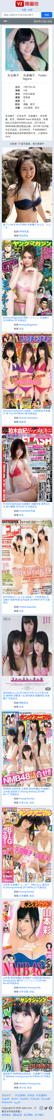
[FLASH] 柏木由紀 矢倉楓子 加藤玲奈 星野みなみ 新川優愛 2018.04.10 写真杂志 (26, 505)
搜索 (46, 14)
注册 (24, 9)
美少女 (22, 1087)
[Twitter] (46, 1108)
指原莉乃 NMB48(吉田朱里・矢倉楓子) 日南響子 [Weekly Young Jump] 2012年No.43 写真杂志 (27, 1076)
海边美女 (23, 235)
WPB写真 (24, 231)
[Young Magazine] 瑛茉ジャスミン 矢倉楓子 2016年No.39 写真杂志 (26, 319)
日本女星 (23, 991)
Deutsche (7, 1102)
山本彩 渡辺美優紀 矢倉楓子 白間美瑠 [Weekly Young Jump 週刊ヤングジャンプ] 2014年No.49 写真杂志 (27, 980)
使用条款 (6, 1114)
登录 (30, 9)
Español (24, 1098)
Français (34, 1098)
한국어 (14, 1098)
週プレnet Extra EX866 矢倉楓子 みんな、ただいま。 (27, 226)
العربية (17, 1102)
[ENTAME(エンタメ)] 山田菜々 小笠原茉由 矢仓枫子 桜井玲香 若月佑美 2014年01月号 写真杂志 (26, 599)
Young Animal (26, 798)
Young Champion (28, 417)
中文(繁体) (41, 1095)
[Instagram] (41, 1108)
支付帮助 (28, 1114)
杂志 (21, 328)
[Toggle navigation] (5, 21)
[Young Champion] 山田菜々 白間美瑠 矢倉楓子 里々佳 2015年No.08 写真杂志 (26, 412)
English (6, 1098)
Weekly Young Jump (30, 987)
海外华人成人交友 (43, 21)
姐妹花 (22, 421)
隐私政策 (17, 1114)
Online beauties (27, 606)
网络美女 (23, 702)
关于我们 (39, 1114)
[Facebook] (50, 1108)
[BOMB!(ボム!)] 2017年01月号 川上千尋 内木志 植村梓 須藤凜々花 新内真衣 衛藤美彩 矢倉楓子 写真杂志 (26, 695)
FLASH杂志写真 (27, 510)
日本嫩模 (23, 895)
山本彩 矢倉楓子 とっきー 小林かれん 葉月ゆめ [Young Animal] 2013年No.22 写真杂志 (26, 886)
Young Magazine (28, 324)
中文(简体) (20, 1095)
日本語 (30, 1095)
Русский (45, 1098)
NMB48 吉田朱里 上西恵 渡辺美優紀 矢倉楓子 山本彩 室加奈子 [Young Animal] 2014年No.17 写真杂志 (26, 791)
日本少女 (23, 802)
